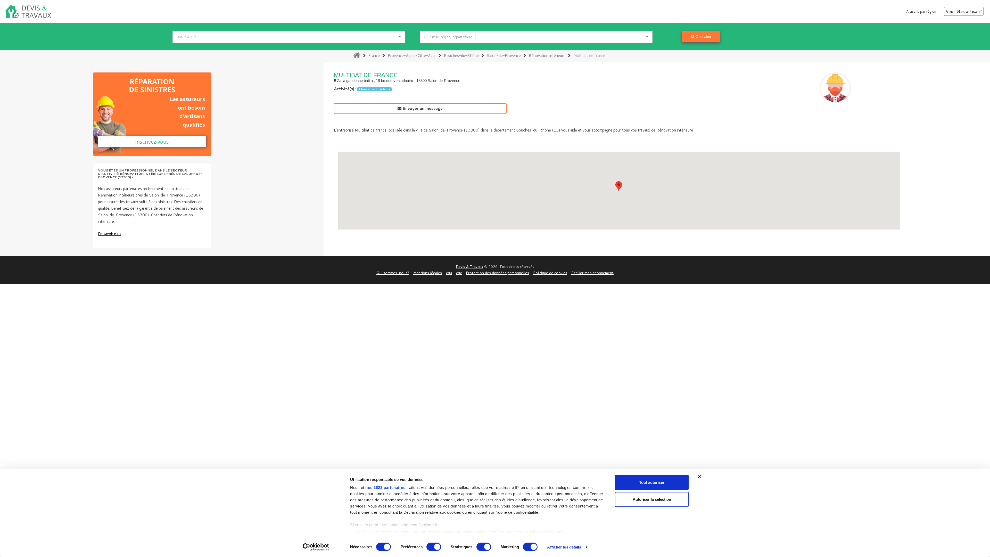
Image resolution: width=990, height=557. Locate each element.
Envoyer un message (422, 108)
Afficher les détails (564, 547)
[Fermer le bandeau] (699, 477)
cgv (459, 272)
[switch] (433, 547)
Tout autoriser (651, 482)
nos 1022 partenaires (385, 487)
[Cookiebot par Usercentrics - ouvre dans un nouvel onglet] (316, 547)
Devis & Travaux (469, 266)
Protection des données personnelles (497, 272)
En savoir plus (109, 233)
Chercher (703, 36)
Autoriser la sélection (652, 499)
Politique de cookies (550, 272)
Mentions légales (427, 272)
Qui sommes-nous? (392, 272)
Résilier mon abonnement (592, 272)
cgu (449, 272)
